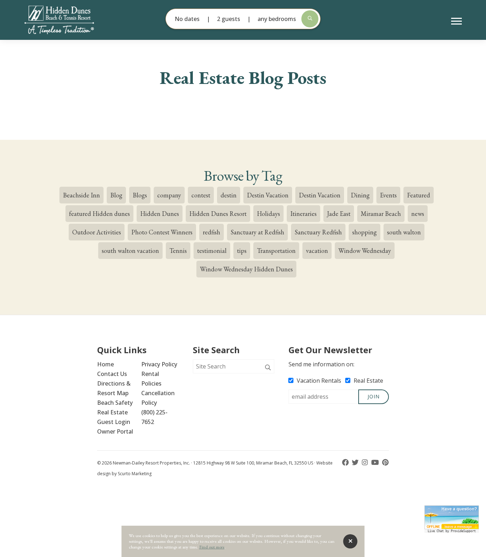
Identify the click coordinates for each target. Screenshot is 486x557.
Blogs (140, 195)
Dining (360, 195)
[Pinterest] (385, 462)
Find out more (211, 547)
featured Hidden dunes (99, 213)
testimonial (212, 250)
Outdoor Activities (96, 232)
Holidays (268, 213)
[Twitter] (356, 462)
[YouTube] (375, 462)
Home (105, 364)
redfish (211, 232)
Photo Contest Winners (161, 232)
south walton (404, 232)
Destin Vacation (268, 195)
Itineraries (303, 213)
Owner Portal (115, 431)
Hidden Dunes (159, 213)
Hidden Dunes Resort (218, 213)
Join (374, 396)
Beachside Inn (81, 195)
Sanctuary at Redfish (257, 232)
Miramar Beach (381, 213)
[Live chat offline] (451, 517)
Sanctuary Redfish (318, 232)
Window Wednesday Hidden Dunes (246, 269)
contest (200, 195)
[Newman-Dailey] (71, 20)
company (169, 195)
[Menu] (456, 21)
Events (388, 195)
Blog (116, 195)
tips (242, 250)
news (417, 213)
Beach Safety (115, 403)
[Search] (268, 368)
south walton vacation (130, 250)
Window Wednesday (364, 250)
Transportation (276, 250)
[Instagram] (365, 462)
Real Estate (112, 412)
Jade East (338, 213)
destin (229, 195)
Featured (418, 195)
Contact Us (112, 374)
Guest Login (113, 422)
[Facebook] (346, 462)
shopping (364, 232)
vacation (317, 250)
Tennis (178, 250)
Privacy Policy (159, 364)
